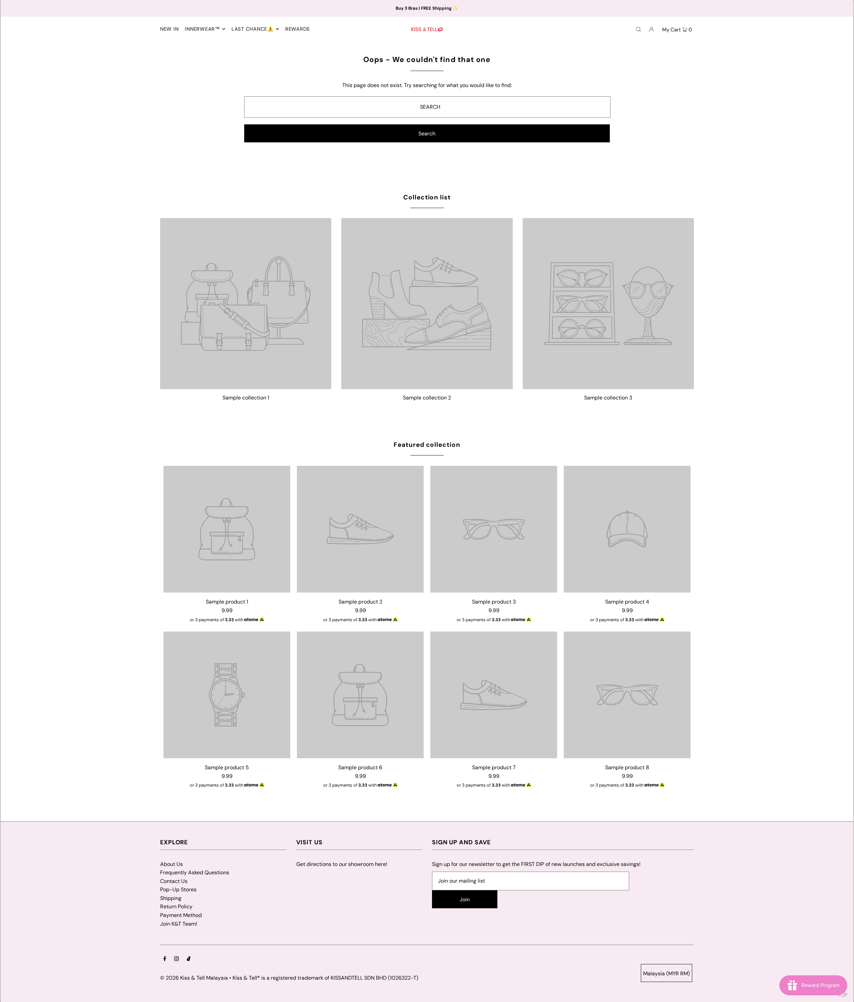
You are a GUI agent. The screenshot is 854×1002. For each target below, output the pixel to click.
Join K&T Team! (178, 923)
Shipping (170, 898)
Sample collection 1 (246, 397)
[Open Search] (638, 29)
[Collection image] (245, 386)
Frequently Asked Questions (194, 872)
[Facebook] (164, 959)
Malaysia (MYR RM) (666, 973)
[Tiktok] (188, 959)
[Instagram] (176, 959)
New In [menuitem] (169, 29)
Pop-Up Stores (178, 889)
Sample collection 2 (427, 397)
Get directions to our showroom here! (341, 864)
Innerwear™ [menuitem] (202, 29)
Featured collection (427, 444)
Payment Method (181, 915)
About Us (171, 864)
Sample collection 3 (608, 397)
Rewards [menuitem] (297, 29)
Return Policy (176, 906)
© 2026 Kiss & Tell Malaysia (194, 977)
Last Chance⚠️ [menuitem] (253, 29)
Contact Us (173, 881)
